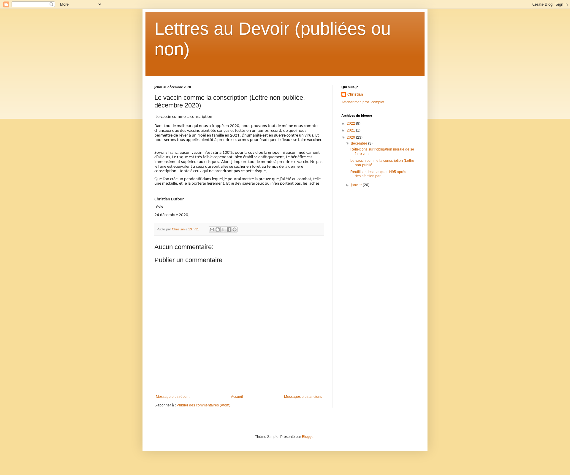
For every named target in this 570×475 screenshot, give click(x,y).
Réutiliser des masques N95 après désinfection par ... (378, 174)
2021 (351, 130)
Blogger (308, 437)
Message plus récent (172, 397)
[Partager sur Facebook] (229, 229)
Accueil (237, 397)
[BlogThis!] (218, 229)
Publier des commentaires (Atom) (203, 405)
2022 (351, 123)
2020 (351, 137)
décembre (359, 143)
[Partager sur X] (223, 229)
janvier (357, 185)
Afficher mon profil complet (362, 102)
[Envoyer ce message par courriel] (212, 229)
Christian (355, 94)
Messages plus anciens (303, 397)
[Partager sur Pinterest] (235, 229)
